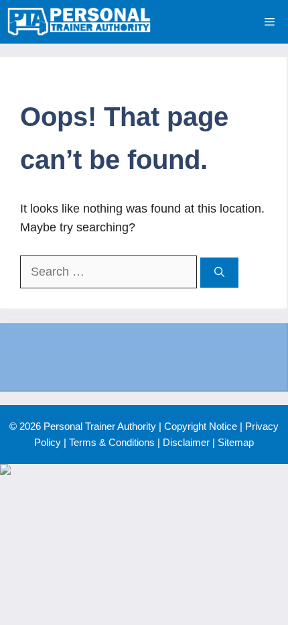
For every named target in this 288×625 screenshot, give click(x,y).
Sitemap (236, 442)
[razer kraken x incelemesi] (144, 469)
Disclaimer (186, 442)
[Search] (219, 273)
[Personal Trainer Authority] (79, 22)
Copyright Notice (200, 426)
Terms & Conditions (112, 442)
